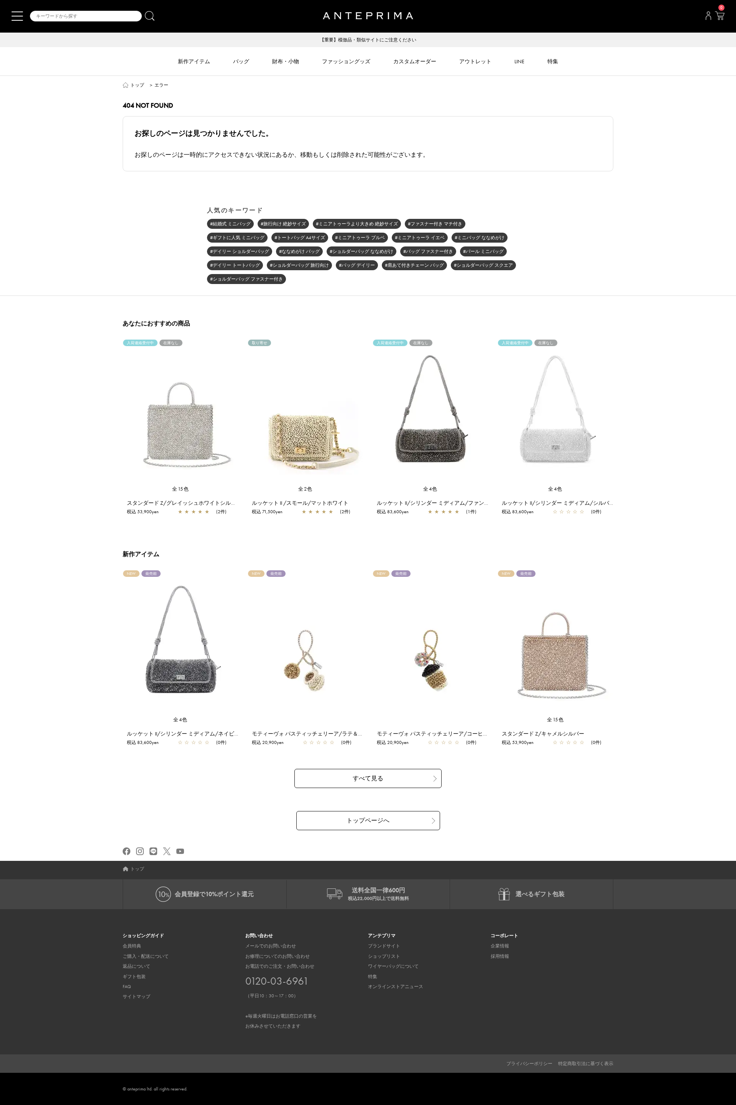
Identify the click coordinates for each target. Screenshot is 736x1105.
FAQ (127, 986)
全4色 (430, 489)
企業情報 (500, 946)
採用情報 (500, 956)
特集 (372, 977)
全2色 (305, 489)
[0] (719, 18)
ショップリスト (384, 956)
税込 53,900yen (143, 512)
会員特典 (132, 946)
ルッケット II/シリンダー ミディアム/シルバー (558, 502)
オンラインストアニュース (395, 986)
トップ (137, 85)
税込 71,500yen (267, 512)
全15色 (180, 489)
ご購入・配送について (146, 956)
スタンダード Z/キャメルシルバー (543, 733)
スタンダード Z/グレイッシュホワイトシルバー (184, 502)
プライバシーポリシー (529, 1064)
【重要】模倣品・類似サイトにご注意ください (368, 40)
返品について (136, 966)
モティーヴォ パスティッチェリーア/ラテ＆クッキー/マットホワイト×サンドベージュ (356, 733)
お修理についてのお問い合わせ (277, 956)
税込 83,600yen (393, 512)
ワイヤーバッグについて (393, 966)
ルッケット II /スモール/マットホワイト (300, 502)
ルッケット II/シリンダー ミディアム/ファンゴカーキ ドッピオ (452, 502)
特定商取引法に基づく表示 (585, 1064)
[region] (180, 412)
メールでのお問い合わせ (270, 946)
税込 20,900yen (268, 742)
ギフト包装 (134, 977)
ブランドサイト (384, 946)
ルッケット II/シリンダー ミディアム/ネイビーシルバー (194, 733)
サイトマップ (136, 996)
